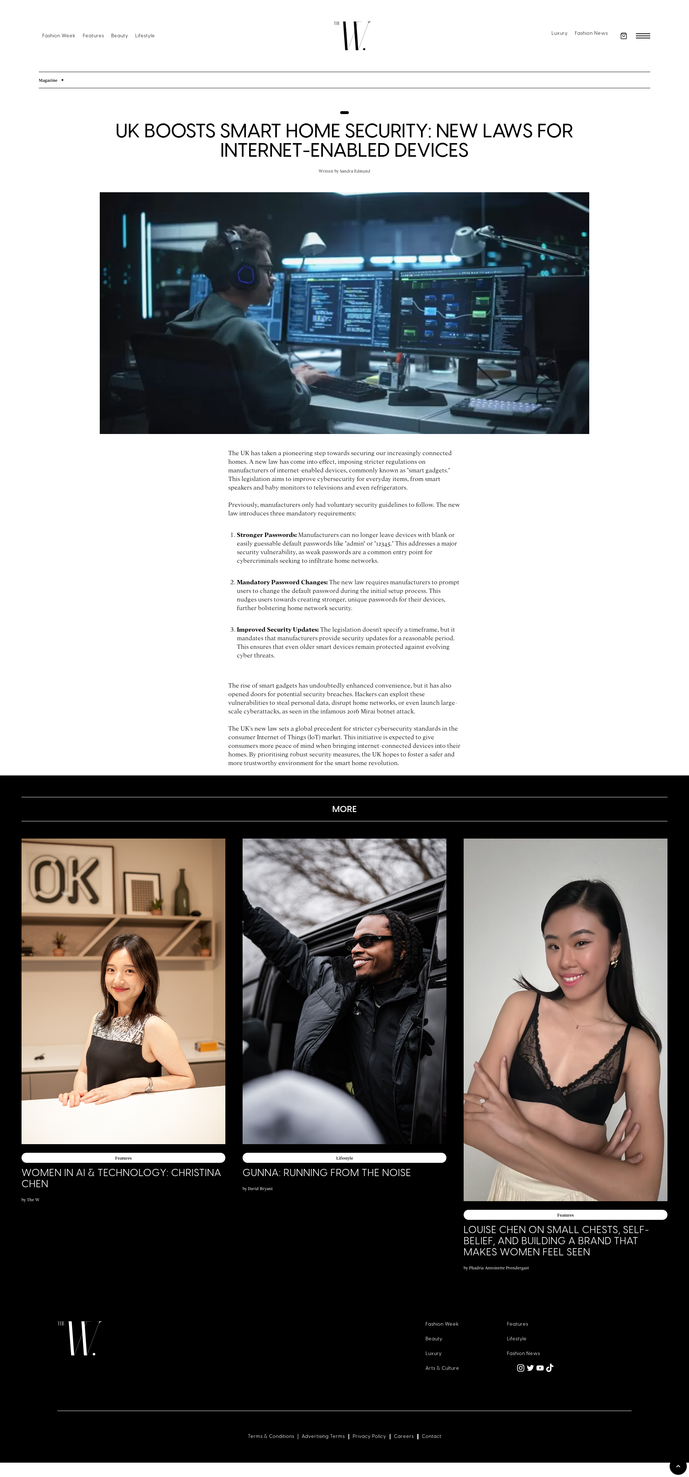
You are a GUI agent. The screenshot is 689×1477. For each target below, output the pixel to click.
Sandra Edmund (355, 170)
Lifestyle (145, 35)
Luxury (560, 33)
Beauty (119, 35)
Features (93, 35)
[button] (623, 35)
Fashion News (591, 33)
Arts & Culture (442, 1368)
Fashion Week (59, 35)
